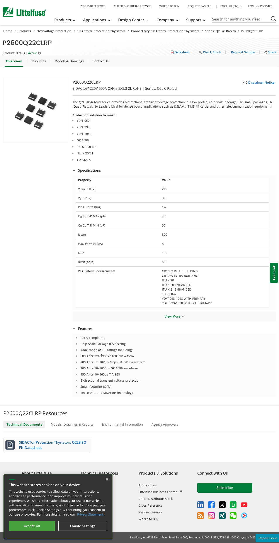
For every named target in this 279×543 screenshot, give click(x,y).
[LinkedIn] (200, 504)
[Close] (107, 479)
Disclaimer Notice (261, 82)
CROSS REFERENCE (93, 6)
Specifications (89, 170)
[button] (35, 110)
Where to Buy (148, 519)
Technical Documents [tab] (24, 424)
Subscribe (224, 487)
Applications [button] (94, 19)
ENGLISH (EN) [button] (229, 6)
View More (172, 316)
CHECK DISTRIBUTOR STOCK (132, 6)
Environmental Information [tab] (122, 424)
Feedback (274, 272)
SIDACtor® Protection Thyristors (101, 31)
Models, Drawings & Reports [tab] (72, 424)
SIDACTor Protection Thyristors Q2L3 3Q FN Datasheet (52, 445)
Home (7, 31)
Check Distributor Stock (156, 499)
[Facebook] (211, 504)
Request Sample (150, 512)
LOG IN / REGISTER (260, 6)
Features (85, 328)
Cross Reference (150, 505)
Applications (148, 485)
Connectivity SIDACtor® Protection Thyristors (165, 31)
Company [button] (165, 19)
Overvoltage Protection (54, 31)
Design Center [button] (131, 19)
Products (24, 31)
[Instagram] (211, 515)
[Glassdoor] (233, 504)
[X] (222, 504)
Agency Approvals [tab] (164, 424)
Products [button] (62, 19)
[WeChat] (233, 515)
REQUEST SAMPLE (199, 6)
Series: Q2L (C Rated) (220, 31)
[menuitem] (66, 20)
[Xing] (222, 515)
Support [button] (193, 19)
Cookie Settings (83, 526)
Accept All (32, 526)
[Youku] (244, 515)
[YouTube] (244, 504)
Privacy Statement (90, 514)
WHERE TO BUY (169, 6)
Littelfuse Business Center (158, 492)
